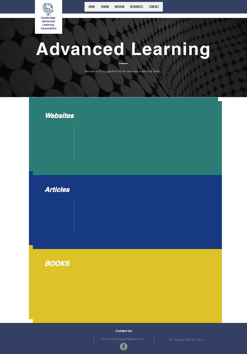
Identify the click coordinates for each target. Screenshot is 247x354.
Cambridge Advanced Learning (48, 21)
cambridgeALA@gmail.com (127, 339)
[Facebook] (123, 346)
